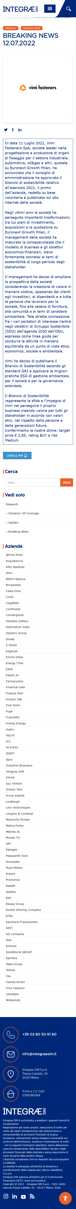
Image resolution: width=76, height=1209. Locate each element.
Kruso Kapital (15, 795)
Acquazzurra (14, 561)
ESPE (9, 669)
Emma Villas (14, 657)
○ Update (12, 522)
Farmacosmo (14, 681)
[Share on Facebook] (13, 130)
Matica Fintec (15, 825)
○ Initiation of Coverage (22, 513)
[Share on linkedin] (20, 130)
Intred (10, 777)
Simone (11, 946)
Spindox (11, 958)
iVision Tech (14, 789)
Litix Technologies (18, 807)
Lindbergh (13, 801)
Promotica (13, 879)
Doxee (10, 639)
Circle (9, 597)
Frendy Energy (16, 723)
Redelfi (10, 885)
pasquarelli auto (17, 855)
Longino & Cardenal (19, 813)
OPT (8, 843)
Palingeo (11, 849)
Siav (9, 940)
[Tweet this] (6, 130)
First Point (13, 705)
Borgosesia (13, 585)
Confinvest (13, 609)
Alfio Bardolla (15, 567)
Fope (9, 711)
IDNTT (10, 753)
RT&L (9, 916)
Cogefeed (12, 603)
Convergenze (15, 615)
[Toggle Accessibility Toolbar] (65, 1198)
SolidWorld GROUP (19, 952)
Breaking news (31, 28)
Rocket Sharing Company (23, 909)
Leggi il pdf (15, 455)
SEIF (9, 928)
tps (8, 976)
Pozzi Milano (14, 867)
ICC (8, 741)
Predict (10, 873)
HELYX (10, 735)
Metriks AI (13, 831)
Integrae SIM (15, 771)
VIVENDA (12, 994)
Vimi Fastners (15, 988)
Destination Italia (18, 627)
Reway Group (15, 904)
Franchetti (13, 717)
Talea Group (14, 964)
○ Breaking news (17, 531)
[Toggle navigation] (50, 9)
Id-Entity (12, 747)
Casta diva (13, 591)
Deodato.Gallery (17, 621)
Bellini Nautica (15, 579)
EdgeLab (12, 651)
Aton (9, 573)
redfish (11, 892)
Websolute (13, 1000)
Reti (8, 897)
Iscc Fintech (14, 783)
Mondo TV (13, 837)
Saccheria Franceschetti (22, 922)
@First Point (14, 554)
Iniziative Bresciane (19, 765)
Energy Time (14, 663)
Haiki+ (10, 729)
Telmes (10, 970)
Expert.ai (12, 675)
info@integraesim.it (39, 1054)
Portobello (13, 861)
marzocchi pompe (18, 819)
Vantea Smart (15, 982)
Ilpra (9, 759)
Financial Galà (15, 687)
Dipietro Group (16, 633)
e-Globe (11, 645)
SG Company (15, 934)
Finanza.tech (14, 693)
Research (10, 28)
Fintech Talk (14, 699)
